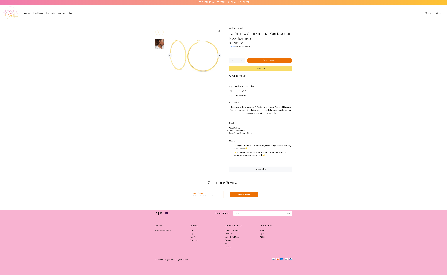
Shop (191, 234)
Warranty (228, 240)
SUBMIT (287, 213)
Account (262, 230)
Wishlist (262, 237)
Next (219, 55)
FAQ (226, 243)
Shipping (232, 46)
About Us (193, 237)
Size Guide (229, 234)
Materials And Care (232, 237)
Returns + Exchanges (232, 230)
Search (430, 13)
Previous (170, 55)
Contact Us (193, 240)
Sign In (262, 234)
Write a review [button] (244, 195)
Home (192, 230)
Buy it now (261, 69)
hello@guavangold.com (163, 230)
